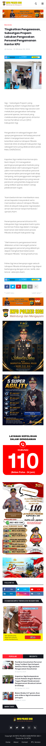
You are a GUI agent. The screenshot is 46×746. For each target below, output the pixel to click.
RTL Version (36, 742)
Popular (13, 656)
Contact (25, 742)
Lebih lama (36, 293)
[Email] (30, 287)
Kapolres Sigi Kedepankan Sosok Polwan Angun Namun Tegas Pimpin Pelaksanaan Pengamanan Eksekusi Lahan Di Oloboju (28, 681)
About (16, 742)
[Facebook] (7, 287)
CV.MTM (27, 738)
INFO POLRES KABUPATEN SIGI (27, 736)
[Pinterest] (18, 287)
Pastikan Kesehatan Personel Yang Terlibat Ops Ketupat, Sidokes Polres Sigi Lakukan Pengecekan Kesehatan (28, 665)
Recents (33, 656)
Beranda (8, 25)
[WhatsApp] (24, 287)
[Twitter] (12, 287)
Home (8, 742)
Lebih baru (10, 293)
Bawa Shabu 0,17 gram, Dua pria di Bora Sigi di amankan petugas (27, 695)
